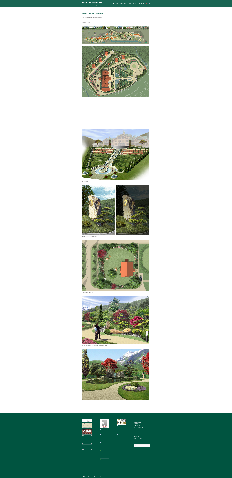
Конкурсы (135, 3)
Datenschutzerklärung (139, 438)
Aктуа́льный (115, 3)
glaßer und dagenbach (92, 2)
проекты (129, 3)
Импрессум (141, 3)
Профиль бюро (122, 3)
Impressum (136, 436)
